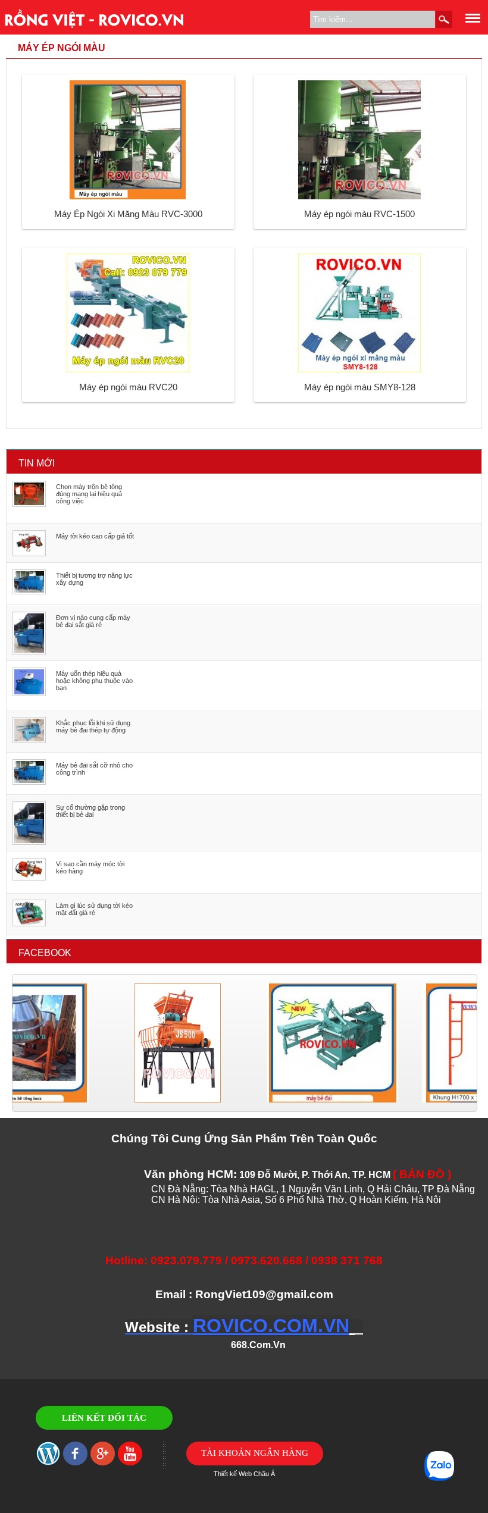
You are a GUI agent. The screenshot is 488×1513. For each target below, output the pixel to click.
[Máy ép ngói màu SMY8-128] (359, 370)
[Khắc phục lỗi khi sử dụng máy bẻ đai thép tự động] (29, 741)
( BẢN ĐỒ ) (422, 1174)
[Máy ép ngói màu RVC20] (127, 370)
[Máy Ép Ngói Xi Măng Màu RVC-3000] (127, 197)
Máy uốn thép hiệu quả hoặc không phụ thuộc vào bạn (94, 680)
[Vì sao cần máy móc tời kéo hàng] (29, 878)
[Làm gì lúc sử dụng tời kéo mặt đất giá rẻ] (29, 924)
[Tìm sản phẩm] (444, 19)
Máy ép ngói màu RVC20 (128, 387)
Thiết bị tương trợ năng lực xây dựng (94, 579)
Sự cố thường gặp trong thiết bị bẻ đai (90, 811)
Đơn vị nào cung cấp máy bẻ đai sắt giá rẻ (93, 621)
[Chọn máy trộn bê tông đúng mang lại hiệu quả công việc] (29, 504)
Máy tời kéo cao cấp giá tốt (95, 536)
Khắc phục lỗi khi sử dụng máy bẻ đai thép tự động (93, 726)
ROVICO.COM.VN (271, 1325)
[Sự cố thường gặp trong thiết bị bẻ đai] (29, 842)
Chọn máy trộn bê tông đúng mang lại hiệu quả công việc (89, 494)
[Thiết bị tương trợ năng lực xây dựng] (29, 592)
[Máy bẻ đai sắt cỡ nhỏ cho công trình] (29, 782)
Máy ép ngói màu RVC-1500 (359, 214)
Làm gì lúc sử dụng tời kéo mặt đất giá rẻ (94, 909)
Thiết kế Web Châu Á (244, 1473)
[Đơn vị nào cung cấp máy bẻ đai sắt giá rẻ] (29, 652)
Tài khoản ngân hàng (254, 1453)
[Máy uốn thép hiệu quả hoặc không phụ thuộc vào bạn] (29, 694)
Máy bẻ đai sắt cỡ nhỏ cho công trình (94, 769)
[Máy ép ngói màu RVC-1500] (359, 197)
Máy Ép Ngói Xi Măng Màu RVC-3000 (128, 214)
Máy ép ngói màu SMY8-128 (359, 387)
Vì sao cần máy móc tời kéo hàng (90, 867)
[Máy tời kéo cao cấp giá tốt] (29, 554)
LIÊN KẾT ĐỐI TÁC (104, 1418)
